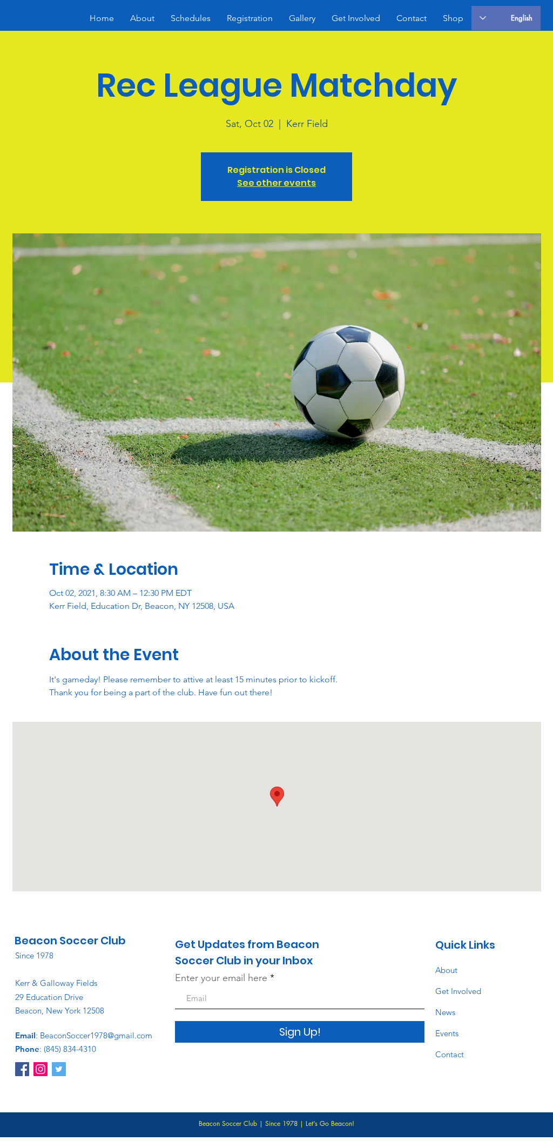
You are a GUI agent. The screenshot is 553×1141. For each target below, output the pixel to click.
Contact (449, 1054)
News (445, 1012)
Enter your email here (221, 978)
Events (446, 1033)
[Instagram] (40, 1069)
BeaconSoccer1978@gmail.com (96, 1035)
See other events (276, 183)
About (446, 970)
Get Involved (458, 991)
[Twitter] (59, 1069)
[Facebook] (22, 1069)
